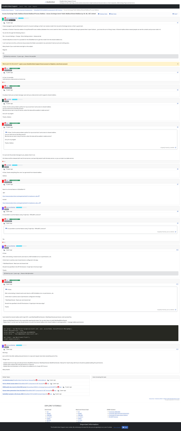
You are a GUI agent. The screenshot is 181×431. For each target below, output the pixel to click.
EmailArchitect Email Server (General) (23, 380)
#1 (177, 22)
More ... (49, 422)
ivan (7, 68)
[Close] (178, 64)
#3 (177, 90)
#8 (177, 211)
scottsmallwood (42, 380)
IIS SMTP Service (113, 417)
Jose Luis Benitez (10, 207)
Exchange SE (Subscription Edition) (118, 415)
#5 (177, 127)
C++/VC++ (49, 417)
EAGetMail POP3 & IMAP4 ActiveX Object (35, 394)
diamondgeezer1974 (11, 18)
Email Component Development (23, 10)
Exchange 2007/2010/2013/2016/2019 (119, 413)
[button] (21, 6)
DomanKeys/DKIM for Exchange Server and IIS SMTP (41, 387)
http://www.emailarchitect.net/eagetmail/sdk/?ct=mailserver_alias (20, 196)
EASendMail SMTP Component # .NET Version (31, 383)
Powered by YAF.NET (159, 398)
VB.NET (49, 413)
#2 (177, 72)
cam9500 (8, 99)
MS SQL (49, 420)
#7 (177, 184)
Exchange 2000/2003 (114, 412)
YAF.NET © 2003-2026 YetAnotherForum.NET (171, 398)
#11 (177, 284)
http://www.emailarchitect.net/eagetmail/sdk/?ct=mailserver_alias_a (21, 203)
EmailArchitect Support (9, 6)
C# (47, 412)
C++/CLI (80, 420)
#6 (177, 169)
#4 (177, 103)
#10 (177, 250)
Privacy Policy (151, 398)
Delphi (48, 418)
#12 (177, 349)
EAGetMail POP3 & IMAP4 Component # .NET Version (48, 10)
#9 (177, 223)
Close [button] (125, 427)
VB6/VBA (49, 415)
